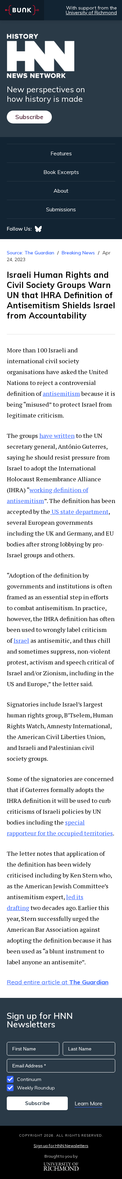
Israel (21, 640)
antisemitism (61, 393)
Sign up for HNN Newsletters (61, 1145)
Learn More (88, 1103)
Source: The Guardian (30, 253)
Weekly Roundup (36, 1088)
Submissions (61, 209)
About (61, 190)
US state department (79, 511)
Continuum (29, 1079)
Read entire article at (57, 982)
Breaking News (78, 253)
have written (57, 435)
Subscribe (29, 117)
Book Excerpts (61, 172)
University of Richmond (91, 12)
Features (61, 153)
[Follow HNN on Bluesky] (38, 229)
